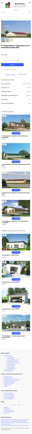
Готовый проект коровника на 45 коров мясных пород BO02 (15, 222)
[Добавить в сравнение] (17, 60)
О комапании (7, 408)
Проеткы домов (7, 355)
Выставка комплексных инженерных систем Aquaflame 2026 (15, 419)
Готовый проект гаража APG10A (11, 282)
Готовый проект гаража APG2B (10, 309)
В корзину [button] (17, 133)
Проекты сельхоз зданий (19, 18)
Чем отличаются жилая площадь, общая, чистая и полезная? (14, 425)
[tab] (10, 74)
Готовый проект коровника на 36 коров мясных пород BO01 (15, 136)
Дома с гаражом (10, 358)
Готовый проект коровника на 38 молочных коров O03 (16, 165)
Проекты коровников (26, 18)
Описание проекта (21, 74)
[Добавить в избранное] (15, 60)
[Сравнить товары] (17, 10)
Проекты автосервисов (9, 382)
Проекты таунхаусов (9, 369)
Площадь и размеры (10, 74)
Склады (5, 386)
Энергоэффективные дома (13, 362)
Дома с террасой (11, 366)
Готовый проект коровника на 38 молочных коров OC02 (16, 193)
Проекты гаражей (8, 371)
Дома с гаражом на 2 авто (12, 359)
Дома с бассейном (11, 368)
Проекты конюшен (8, 393)
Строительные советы (9, 411)
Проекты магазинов (8, 377)
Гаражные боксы (8, 384)
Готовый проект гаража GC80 (10, 255)
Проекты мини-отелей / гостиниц (12, 379)
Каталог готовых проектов (9, 18)
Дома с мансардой (11, 364)
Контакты (6, 407)
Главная (2, 17)
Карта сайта (6, 412)
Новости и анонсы (8, 410)
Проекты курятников (9, 395)
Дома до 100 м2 (10, 357)
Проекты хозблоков (8, 398)
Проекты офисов (8, 376)
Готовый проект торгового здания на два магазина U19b (13, 336)
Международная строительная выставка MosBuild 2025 (13, 421)
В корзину (12, 64)
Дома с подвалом (11, 365)
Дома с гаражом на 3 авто (13, 361)
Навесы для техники (8, 383)
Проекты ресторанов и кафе (10, 380)
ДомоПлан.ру (20, 4)
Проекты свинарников (9, 397)
